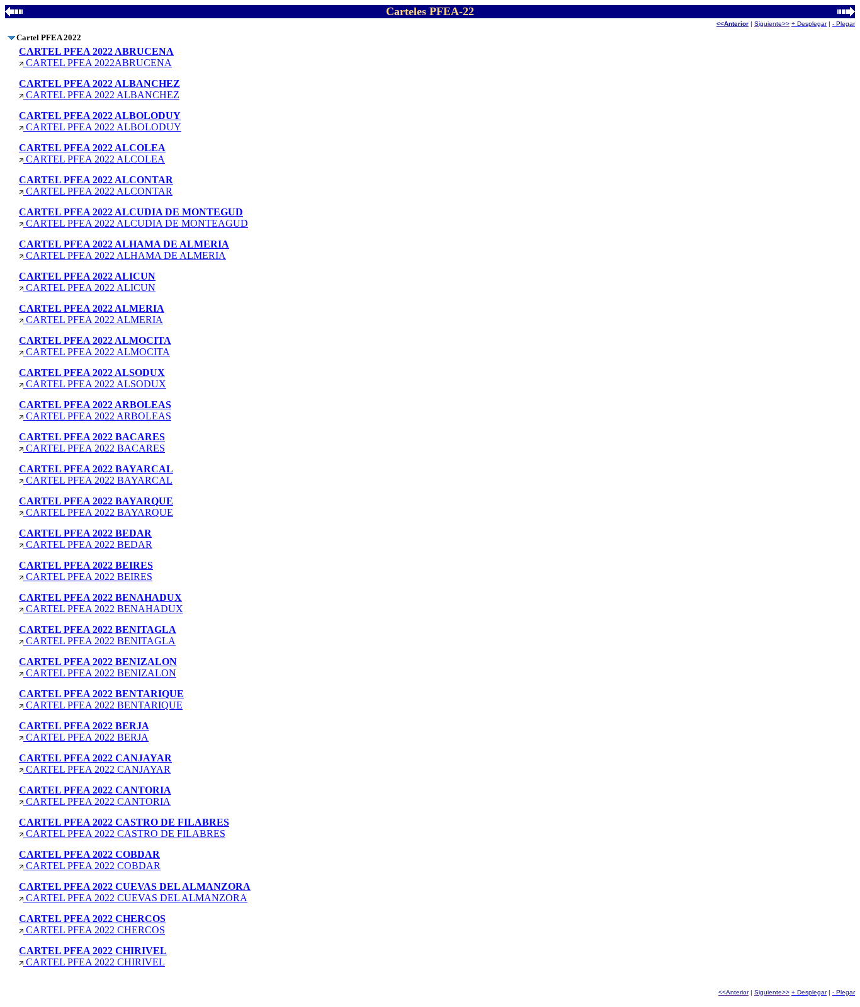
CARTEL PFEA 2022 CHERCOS (92, 924)
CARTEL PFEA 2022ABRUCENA (96, 57)
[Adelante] (846, 13)
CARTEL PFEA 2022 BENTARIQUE (101, 699)
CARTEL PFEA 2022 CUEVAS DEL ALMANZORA (135, 892)
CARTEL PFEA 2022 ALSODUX (92, 378)
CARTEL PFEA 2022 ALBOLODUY (100, 121)
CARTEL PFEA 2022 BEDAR (85, 539)
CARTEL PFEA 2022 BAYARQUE (96, 507)
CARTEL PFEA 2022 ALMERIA (91, 314)
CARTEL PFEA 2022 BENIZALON (98, 667)
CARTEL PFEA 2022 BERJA (84, 731)
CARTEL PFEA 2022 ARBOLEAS (95, 410)
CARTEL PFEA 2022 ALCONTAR (96, 185)
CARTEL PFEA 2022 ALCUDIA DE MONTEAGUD (133, 218)
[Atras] (14, 13)
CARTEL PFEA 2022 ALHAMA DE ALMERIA (124, 250)
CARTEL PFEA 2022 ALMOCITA (95, 346)
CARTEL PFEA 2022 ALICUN (87, 282)
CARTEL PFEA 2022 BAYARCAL (96, 475)
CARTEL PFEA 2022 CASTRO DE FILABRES (124, 828)
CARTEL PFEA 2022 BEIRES (86, 571)
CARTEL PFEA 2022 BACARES (92, 442)
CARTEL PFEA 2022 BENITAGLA (97, 635)
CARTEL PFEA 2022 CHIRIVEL (93, 956)
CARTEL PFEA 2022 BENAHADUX (101, 603)
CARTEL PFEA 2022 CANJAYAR (95, 764)
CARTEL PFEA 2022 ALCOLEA (92, 153)
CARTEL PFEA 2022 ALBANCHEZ (99, 89)
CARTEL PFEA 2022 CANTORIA (95, 796)
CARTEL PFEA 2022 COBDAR (90, 860)
